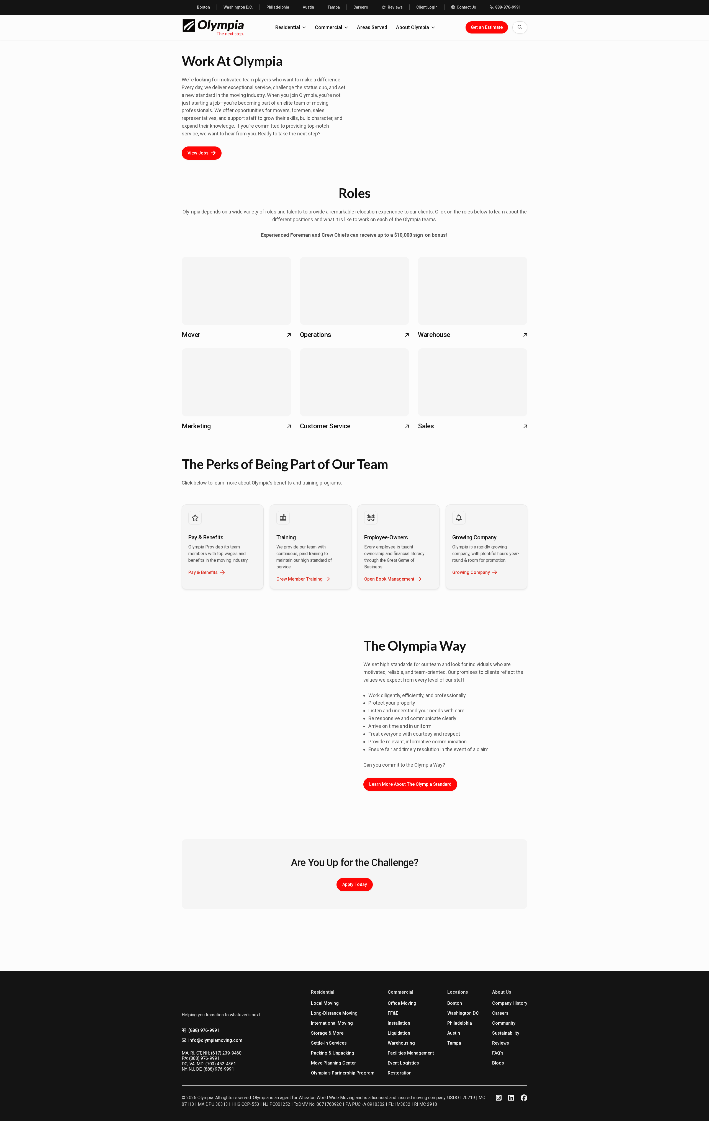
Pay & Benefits (203, 572)
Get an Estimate (487, 27)
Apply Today (354, 884)
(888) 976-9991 (203, 1030)
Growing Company (471, 572)
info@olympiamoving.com (215, 1040)
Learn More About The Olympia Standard (410, 784)
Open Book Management (389, 579)
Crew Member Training (299, 579)
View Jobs (198, 153)
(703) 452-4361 (220, 1063)
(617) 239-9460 (226, 1053)
